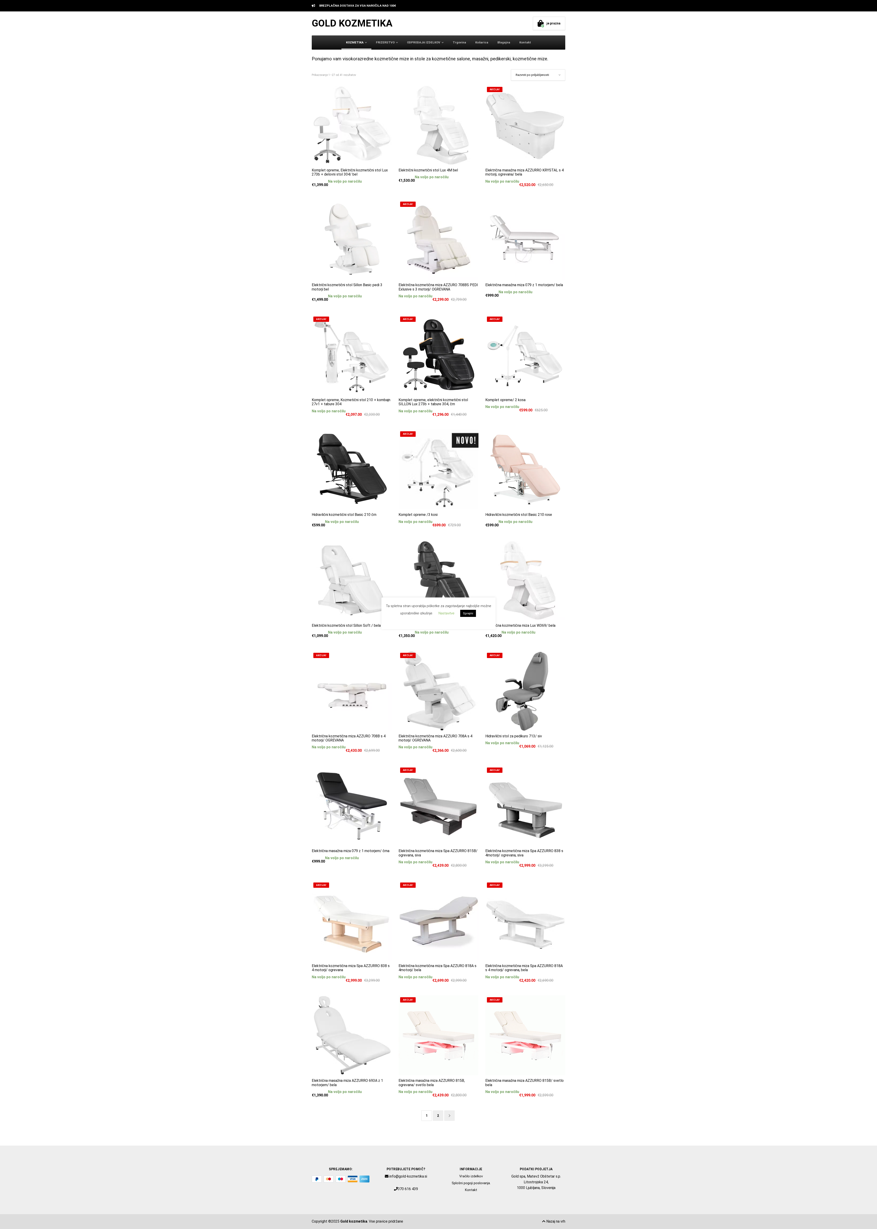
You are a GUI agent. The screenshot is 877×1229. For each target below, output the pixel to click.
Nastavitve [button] (446, 613)
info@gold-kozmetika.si (408, 1176)
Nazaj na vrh (555, 1221)
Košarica (481, 42)
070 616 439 (408, 1189)
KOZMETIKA (355, 42)
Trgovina (459, 42)
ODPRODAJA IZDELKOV (423, 42)
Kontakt (525, 42)
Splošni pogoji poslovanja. (471, 1183)
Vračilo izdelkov (471, 1176)
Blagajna (503, 42)
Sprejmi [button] (468, 613)
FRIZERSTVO (385, 42)
